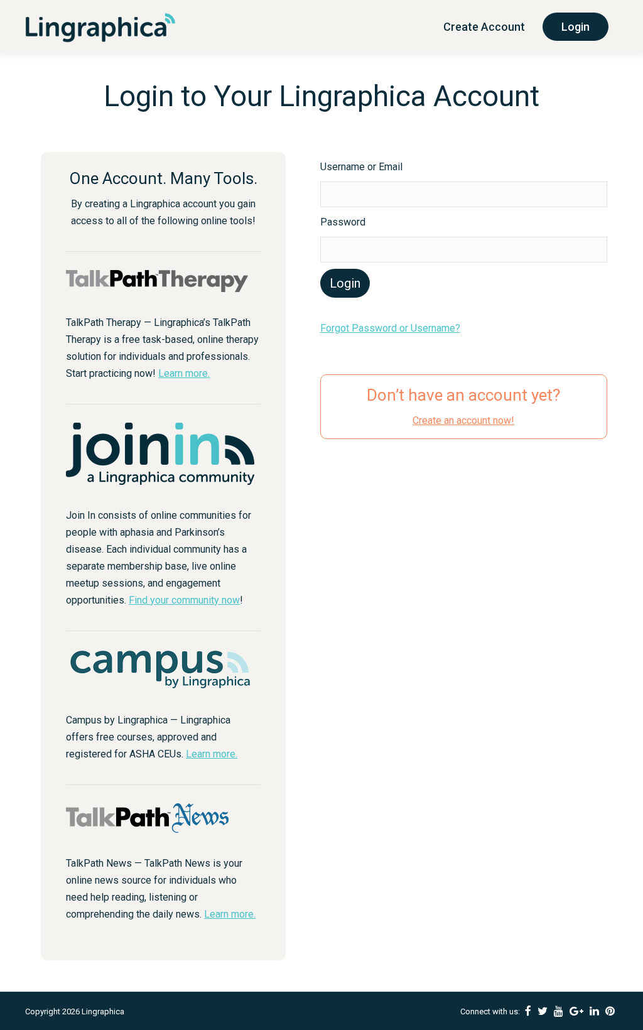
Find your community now (184, 600)
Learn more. (184, 373)
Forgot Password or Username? (390, 328)
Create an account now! (463, 420)
